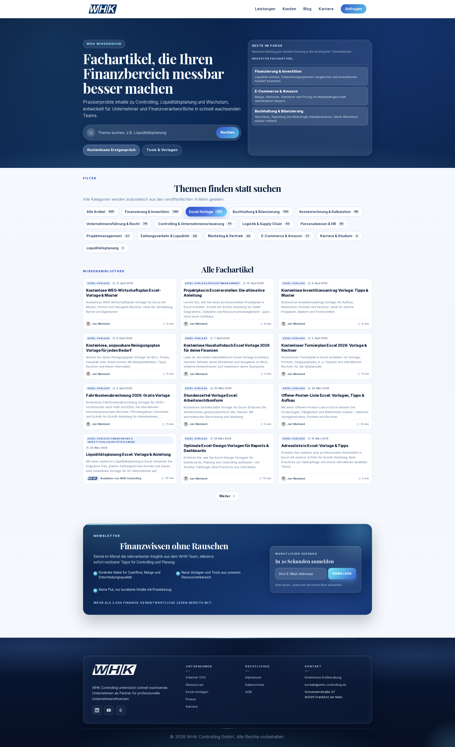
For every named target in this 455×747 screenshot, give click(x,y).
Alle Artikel (100, 212)
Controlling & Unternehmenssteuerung (194, 224)
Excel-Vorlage (205, 212)
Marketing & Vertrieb (229, 236)
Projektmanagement (107, 236)
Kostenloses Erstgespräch (111, 150)
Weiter (225, 496)
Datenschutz (254, 685)
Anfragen (353, 9)
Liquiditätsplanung (104, 248)
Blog (307, 9)
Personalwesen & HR (321, 224)
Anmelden (342, 573)
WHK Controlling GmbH (210, 736)
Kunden (289, 9)
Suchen (227, 132)
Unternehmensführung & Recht (116, 224)
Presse (191, 699)
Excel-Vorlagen (197, 692)
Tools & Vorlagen (161, 150)
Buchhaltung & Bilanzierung (260, 212)
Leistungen (265, 9)
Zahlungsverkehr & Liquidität (168, 236)
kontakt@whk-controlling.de (325, 685)
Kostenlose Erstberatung (323, 677)
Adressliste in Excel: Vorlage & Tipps (314, 445)
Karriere (326, 9)
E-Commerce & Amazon (285, 236)
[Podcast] (120, 710)
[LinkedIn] (97, 710)
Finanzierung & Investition (151, 212)
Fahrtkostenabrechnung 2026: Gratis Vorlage (128, 395)
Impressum (253, 677)
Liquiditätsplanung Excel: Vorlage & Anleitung (128, 454)
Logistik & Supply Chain (265, 224)
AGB (248, 692)
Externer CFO (196, 677)
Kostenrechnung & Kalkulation (328, 212)
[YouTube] (109, 710)
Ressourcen (195, 685)
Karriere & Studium (339, 236)
